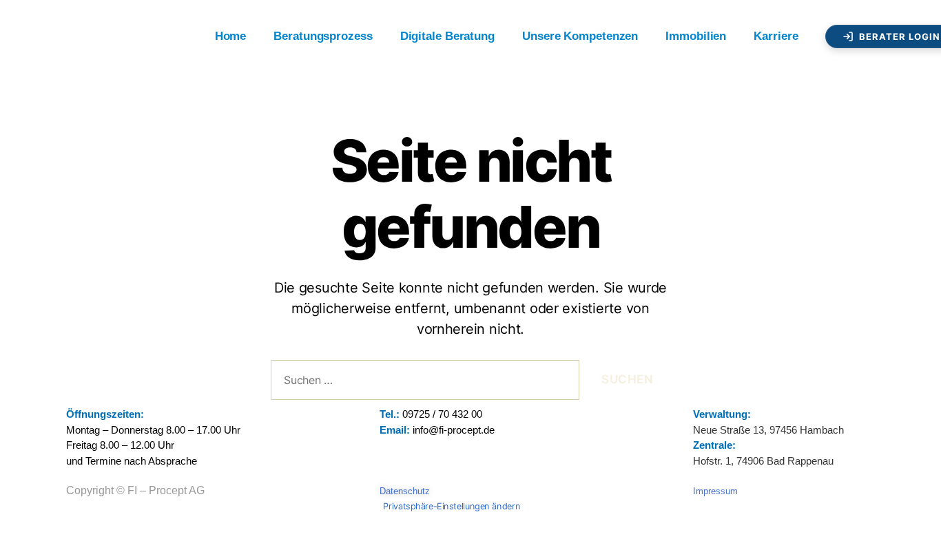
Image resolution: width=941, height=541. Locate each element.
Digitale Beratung (447, 36)
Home (231, 36)
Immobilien (695, 36)
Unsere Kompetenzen (580, 36)
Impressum (715, 491)
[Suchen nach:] (422, 383)
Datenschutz (405, 491)
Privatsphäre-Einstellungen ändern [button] (452, 506)
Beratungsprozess (322, 36)
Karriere (776, 36)
